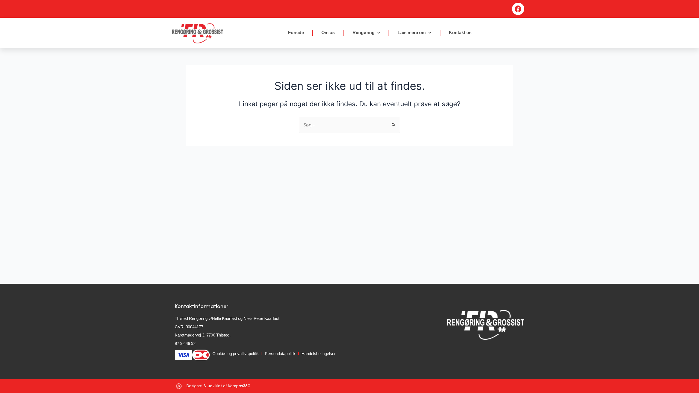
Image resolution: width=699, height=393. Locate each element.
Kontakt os (460, 32)
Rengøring (364, 32)
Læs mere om (412, 32)
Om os (328, 32)
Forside (296, 32)
